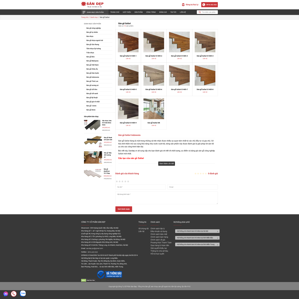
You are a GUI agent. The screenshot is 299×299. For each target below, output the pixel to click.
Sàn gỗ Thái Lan (92, 81)
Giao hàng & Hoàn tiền (160, 245)
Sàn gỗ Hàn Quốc (92, 73)
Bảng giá (163, 12)
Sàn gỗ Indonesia (92, 77)
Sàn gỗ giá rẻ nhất (93, 102)
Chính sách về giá (158, 240)
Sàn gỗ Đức (90, 57)
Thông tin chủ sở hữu (159, 251)
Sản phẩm (138, 12)
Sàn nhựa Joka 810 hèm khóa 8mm (106, 123)
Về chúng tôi (143, 228)
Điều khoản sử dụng (159, 231)
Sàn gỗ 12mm (91, 106)
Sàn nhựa (89, 36)
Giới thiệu (127, 12)
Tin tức (173, 12)
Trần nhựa (90, 53)
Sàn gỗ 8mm (90, 110)
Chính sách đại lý (158, 228)
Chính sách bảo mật (159, 234)
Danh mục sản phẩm (95, 12)
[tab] (197, 231)
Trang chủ (114, 12)
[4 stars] (125, 181)
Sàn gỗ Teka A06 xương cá (107, 155)
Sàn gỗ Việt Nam (92, 65)
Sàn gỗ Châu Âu (92, 69)
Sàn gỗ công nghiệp (93, 28)
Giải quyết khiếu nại (159, 248)
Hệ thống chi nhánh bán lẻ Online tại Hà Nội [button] (192, 231)
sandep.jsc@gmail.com (94, 248)
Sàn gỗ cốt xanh (92, 93)
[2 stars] (119, 181)
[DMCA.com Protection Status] (88, 281)
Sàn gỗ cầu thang (92, 44)
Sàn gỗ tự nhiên (92, 32)
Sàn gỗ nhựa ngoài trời (94, 40)
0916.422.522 (93, 252)
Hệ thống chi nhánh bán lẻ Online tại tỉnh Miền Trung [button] (195, 244)
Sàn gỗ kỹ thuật (92, 97)
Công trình (151, 12)
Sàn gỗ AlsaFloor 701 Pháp (107, 171)
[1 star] (116, 181)
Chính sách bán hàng (159, 237)
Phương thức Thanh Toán (161, 242)
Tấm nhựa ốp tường (93, 48)
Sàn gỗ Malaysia (92, 61)
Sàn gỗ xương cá (92, 85)
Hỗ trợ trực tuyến (157, 254)
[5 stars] (128, 181)
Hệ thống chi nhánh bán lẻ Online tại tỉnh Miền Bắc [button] (195, 238)
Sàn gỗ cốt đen (91, 89)
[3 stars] (122, 181)
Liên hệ (183, 12)
